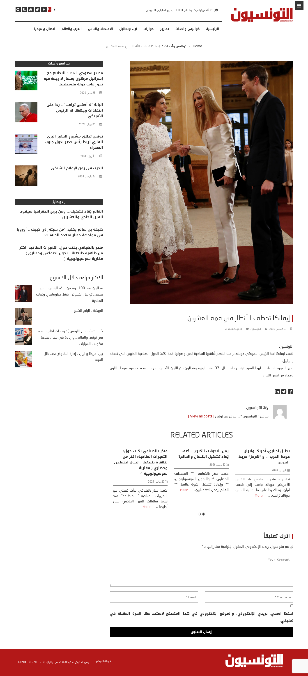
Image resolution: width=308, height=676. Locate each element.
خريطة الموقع (103, 661)
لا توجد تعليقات (233, 329)
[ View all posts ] (201, 416)
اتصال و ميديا (44, 29)
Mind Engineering (32, 662)
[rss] (24, 9)
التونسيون (256, 329)
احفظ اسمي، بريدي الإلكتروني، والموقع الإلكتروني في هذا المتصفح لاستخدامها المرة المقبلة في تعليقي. (201, 617)
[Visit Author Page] (280, 417)
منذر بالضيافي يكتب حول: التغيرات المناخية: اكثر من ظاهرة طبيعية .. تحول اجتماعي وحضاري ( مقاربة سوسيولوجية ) (61, 253)
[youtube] (31, 9)
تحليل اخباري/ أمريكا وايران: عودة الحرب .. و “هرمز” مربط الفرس (203, 456)
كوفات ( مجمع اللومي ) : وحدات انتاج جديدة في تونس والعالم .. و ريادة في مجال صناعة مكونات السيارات (70, 338)
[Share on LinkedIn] (277, 392)
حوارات (148, 29)
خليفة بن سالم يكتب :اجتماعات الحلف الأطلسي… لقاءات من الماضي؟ (263, 456)
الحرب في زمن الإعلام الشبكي (77, 168)
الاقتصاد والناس (100, 29)
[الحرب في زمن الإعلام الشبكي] (26, 176)
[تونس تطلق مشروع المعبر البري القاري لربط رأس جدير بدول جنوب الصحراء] (26, 145)
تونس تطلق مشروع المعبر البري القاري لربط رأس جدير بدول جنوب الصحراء (179, 10)
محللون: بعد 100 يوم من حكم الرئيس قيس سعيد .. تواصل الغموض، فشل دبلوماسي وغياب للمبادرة (69, 294)
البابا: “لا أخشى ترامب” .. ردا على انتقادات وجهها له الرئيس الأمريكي (74, 110)
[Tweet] (284, 392)
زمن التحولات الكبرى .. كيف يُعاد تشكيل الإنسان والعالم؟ (142, 453)
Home (197, 46)
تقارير (164, 29)
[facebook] (44, 9)
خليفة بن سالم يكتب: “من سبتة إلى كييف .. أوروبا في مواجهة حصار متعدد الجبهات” (60, 232)
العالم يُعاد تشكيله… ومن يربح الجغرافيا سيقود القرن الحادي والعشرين (61, 214)
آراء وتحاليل (128, 29)
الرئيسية (212, 29)
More (123, 490)
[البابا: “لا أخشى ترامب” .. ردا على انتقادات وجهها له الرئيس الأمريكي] (26, 113)
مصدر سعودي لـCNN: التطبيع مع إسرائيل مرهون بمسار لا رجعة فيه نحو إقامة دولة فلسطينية (73, 78)
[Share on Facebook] (290, 392)
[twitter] (37, 9)
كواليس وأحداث (187, 29)
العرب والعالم (72, 29)
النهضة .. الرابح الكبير (88, 311)
